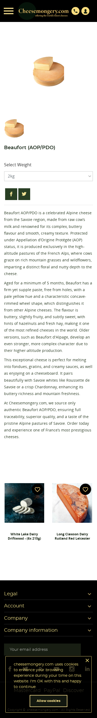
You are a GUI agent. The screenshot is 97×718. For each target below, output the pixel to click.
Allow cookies (48, 700)
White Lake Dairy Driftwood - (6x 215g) (24, 536)
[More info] (24, 552)
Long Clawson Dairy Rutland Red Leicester (72, 536)
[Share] (11, 194)
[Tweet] (24, 194)
